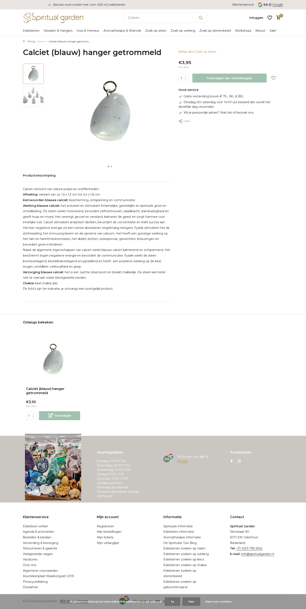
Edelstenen (31, 31)
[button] (108, 166)
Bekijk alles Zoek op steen (197, 52)
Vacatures (30, 559)
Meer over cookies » (218, 601)
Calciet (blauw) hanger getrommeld (45, 391)
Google (277, 4)
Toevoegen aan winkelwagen (229, 78)
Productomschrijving (39, 175)
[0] (277, 17)
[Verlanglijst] (269, 17)
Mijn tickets (105, 537)
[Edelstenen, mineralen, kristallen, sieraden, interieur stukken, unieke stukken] (53, 17)
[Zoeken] (201, 18)
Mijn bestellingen (109, 532)
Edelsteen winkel (35, 526)
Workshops (243, 31)
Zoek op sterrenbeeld (215, 31)
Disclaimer (30, 587)
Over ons (29, 565)
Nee (191, 601)
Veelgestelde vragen (38, 554)
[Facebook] (231, 461)
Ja (172, 601)
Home (41, 41)
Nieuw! (260, 31)
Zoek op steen (156, 31)
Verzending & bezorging (40, 543)
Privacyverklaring (35, 582)
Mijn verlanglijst (108, 543)
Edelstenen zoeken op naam (184, 548)
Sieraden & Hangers (58, 31)
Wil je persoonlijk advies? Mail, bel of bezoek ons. (219, 112)
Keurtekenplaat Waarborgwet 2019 (48, 576)
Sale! (273, 31)
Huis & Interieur (88, 31)
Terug (30, 41)
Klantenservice (243, 4)
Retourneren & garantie (40, 548)
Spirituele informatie (178, 526)
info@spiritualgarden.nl (257, 554)
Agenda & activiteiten (38, 532)
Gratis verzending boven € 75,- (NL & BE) (213, 96)
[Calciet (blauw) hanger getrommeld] (53, 359)
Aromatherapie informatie (182, 537)
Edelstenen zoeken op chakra (184, 565)
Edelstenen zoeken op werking (186, 554)
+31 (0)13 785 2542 (249, 548)
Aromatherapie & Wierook (122, 31)
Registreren (105, 526)
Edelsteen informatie (178, 532)
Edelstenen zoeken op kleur (183, 559)
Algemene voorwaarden (40, 571)
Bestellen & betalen (37, 537)
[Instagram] (239, 461)
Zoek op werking (183, 31)
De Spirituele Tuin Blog (180, 543)
